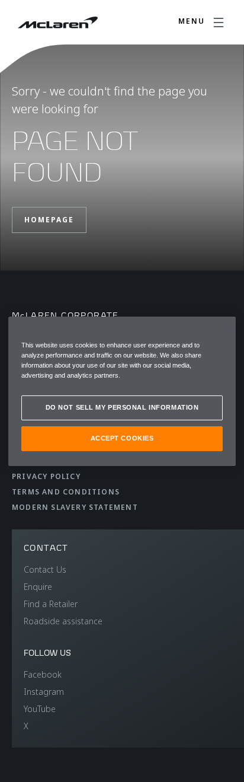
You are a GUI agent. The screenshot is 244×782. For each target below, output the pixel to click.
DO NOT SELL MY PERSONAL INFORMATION (122, 407)
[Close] (219, 330)
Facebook (43, 674)
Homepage (49, 220)
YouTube (40, 708)
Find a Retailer (51, 603)
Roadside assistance (63, 621)
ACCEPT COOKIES (122, 438)
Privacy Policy (46, 476)
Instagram (44, 691)
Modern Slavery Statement (75, 507)
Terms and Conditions (66, 492)
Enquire (38, 586)
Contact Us (45, 569)
